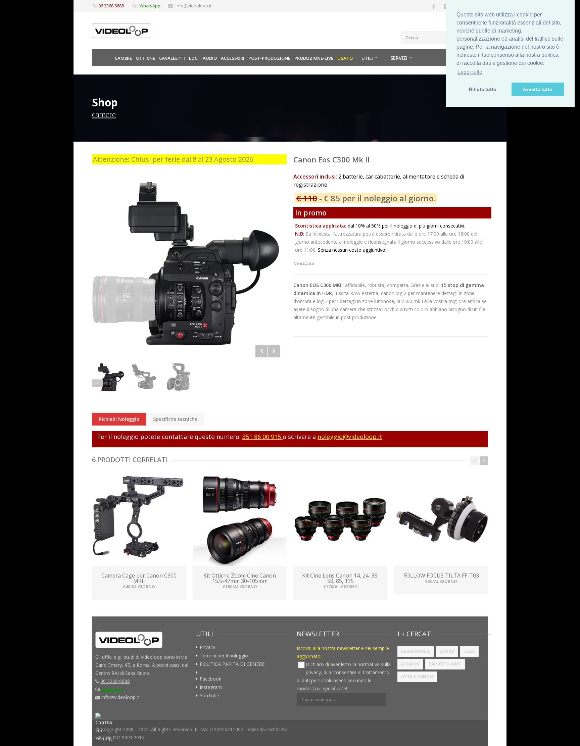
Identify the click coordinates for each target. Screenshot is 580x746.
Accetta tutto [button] (537, 89)
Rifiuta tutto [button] (482, 89)
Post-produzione (269, 58)
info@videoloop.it (193, 6)
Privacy (207, 647)
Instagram (211, 687)
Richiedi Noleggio (119, 419)
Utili (367, 58)
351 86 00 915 (262, 437)
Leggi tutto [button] (469, 72)
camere (104, 114)
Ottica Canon (417, 677)
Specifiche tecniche (175, 419)
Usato (345, 58)
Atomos (410, 664)
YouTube (209, 696)
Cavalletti (172, 58)
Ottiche (145, 58)
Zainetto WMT (445, 664)
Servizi (398, 58)
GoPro (446, 651)
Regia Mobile (415, 651)
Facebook (210, 679)
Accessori (232, 58)
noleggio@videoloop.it (350, 437)
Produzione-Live (313, 58)
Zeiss (469, 651)
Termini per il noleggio (224, 656)
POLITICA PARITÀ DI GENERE (232, 664)
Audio (210, 58)
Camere (123, 58)
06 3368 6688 (111, 6)
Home (102, 57)
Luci (194, 58)
